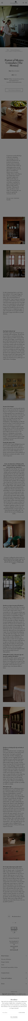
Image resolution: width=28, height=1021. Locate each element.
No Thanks (14, 1017)
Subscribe (22, 1012)
